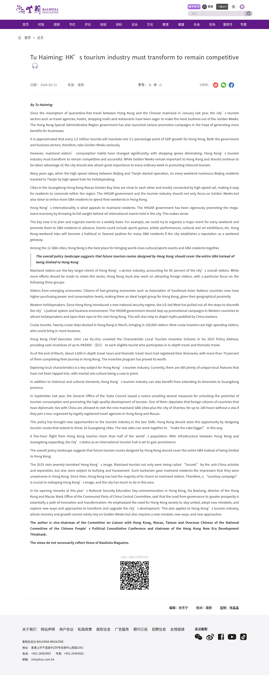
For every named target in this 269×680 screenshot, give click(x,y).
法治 (134, 24)
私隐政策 (85, 629)
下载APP (222, 6)
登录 (210, 6)
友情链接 (177, 629)
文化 (150, 24)
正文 (40, 37)
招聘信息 (159, 629)
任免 (212, 24)
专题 (243, 24)
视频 (57, 24)
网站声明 (48, 629)
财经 (103, 24)
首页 (25, 24)
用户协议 (66, 629)
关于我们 (29, 629)
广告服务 (122, 629)
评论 (88, 24)
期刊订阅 (140, 629)
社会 (197, 24)
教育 (165, 24)
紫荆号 (228, 24)
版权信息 (103, 629)
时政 (41, 24)
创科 (119, 24)
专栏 (72, 24)
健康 (181, 24)
